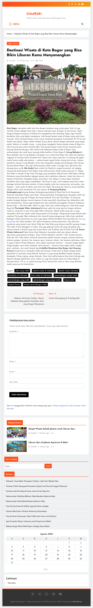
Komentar (14, 331)
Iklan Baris (12, 583)
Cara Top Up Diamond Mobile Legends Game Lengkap (27, 506)
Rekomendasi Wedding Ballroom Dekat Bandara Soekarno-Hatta (30, 496)
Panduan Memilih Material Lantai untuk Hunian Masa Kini (28, 491)
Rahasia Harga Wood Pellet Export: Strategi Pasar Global (27, 526)
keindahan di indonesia (17, 275)
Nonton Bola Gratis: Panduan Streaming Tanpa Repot (26, 511)
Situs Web (13, 382)
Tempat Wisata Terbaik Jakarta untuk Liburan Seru (51, 428)
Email (12, 371)
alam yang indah (22, 270)
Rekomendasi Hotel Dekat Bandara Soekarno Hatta (25, 501)
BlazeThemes (77, 601)
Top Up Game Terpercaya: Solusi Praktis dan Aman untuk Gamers (31, 516)
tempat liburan (14, 284)
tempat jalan (69, 279)
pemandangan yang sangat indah (47, 279)
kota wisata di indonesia (41, 275)
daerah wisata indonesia (68, 270)
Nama (12, 361)
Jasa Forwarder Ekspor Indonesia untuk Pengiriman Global (28, 521)
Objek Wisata (13, 43)
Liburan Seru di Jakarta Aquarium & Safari (48, 442)
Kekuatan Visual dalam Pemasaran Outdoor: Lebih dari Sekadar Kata (32, 481)
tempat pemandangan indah (35, 284)
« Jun (45, 569)
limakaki (34, 433)
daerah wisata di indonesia (44, 270)
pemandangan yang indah (19, 279)
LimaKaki (34, 13)
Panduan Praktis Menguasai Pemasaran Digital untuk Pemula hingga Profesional (36, 486)
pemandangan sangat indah (66, 275)
